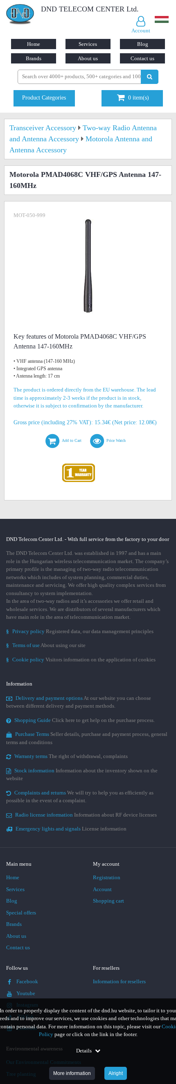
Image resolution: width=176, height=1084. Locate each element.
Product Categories (44, 98)
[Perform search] (149, 77)
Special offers (21, 913)
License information (71, 829)
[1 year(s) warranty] (78, 465)
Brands (33, 58)
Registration (106, 877)
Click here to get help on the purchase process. (84, 720)
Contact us (142, 58)
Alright (115, 1073)
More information (72, 1073)
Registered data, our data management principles (79, 631)
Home (33, 44)
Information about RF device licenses (86, 815)
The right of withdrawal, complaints (71, 756)
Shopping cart (108, 901)
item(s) (138, 98)
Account (102, 889)
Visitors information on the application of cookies (81, 659)
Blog (142, 44)
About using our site (46, 645)
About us (88, 58)
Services (88, 44)
